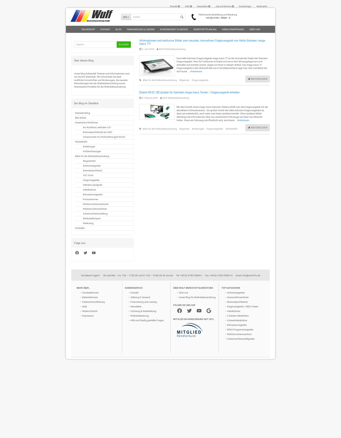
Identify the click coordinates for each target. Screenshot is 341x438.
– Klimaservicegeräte (236, 325)
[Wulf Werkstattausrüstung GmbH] (92, 16)
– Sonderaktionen (89, 292)
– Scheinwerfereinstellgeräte (240, 339)
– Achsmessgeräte (235, 292)
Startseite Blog (82, 113)
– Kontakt (133, 292)
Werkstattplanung (204, 29)
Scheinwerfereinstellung (95, 213)
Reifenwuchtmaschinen (95, 209)
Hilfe (187, 6)
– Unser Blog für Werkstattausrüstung (196, 297)
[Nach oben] (9, 433)
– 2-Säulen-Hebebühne (237, 315)
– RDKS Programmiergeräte (239, 329)
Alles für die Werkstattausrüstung (92, 156)
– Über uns (182, 292)
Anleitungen (89, 146)
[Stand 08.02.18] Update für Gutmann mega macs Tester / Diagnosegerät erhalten (189, 92)
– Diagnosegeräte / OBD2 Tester (241, 306)
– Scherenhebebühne (236, 320)
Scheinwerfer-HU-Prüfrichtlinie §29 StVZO (104, 137)
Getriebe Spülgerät (92, 185)
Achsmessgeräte (92, 165)
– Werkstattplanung (138, 315)
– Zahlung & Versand (139, 297)
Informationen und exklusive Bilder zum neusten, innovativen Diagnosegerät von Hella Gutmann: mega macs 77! (202, 42)
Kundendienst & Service (174, 29)
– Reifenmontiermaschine (238, 334)
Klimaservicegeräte (92, 194)
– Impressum (87, 315)
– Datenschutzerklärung (92, 302)
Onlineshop (88, 29)
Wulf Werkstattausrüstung (172, 49)
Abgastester (89, 161)
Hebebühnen (89, 189)
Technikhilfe (81, 141)
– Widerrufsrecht (89, 311)
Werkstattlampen (92, 218)
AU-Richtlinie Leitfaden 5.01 (97, 127)
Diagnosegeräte (91, 180)
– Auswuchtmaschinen (237, 297)
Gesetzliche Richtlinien (86, 122)
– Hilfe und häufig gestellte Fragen (146, 320)
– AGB (83, 306)
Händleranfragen (233, 29)
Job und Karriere (223, 6)
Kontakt (174, 6)
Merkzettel (262, 6)
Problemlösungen (92, 151)
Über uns (254, 29)
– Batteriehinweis (89, 297)
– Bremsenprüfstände (236, 302)
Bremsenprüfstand (92, 170)
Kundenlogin (245, 6)
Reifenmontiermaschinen (96, 204)
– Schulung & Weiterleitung (142, 311)
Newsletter (202, 6)
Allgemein (184, 80)
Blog (118, 29)
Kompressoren (90, 199)
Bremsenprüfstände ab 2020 (97, 132)
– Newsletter (135, 306)
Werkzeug (88, 223)
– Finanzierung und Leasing (142, 302)
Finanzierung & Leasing (141, 29)
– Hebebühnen (232, 311)
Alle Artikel (80, 117)
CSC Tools (88, 175)
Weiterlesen (196, 71)
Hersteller (80, 228)
